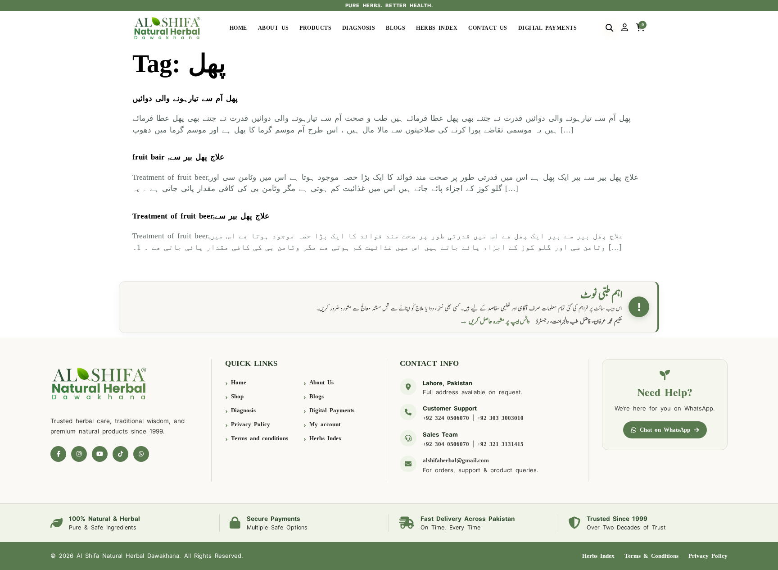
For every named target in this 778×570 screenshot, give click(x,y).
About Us (273, 28)
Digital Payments (547, 28)
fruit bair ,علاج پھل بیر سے (178, 157)
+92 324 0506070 (446, 418)
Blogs (395, 28)
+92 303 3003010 (500, 418)
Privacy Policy (250, 424)
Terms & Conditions (651, 555)
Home (238, 28)
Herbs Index (436, 28)
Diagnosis (358, 28)
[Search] (609, 28)
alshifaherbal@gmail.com (456, 460)
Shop (237, 396)
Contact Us (487, 28)
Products (315, 28)
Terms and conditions (259, 438)
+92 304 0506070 (446, 444)
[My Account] (624, 28)
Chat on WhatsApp (665, 429)
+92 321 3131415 (500, 444)
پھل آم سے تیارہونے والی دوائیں (185, 98)
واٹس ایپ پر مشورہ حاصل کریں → (495, 321)
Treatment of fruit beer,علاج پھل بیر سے (200, 216)
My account (324, 424)
